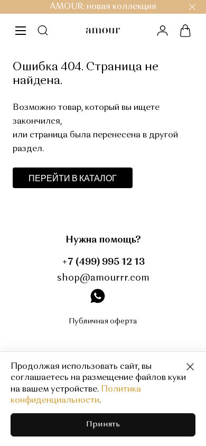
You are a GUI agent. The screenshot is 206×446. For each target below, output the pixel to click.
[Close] (190, 366)
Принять (103, 425)
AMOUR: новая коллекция (103, 7)
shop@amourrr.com (103, 278)
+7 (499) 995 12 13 (103, 262)
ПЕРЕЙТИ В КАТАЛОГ (73, 178)
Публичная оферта (103, 321)
